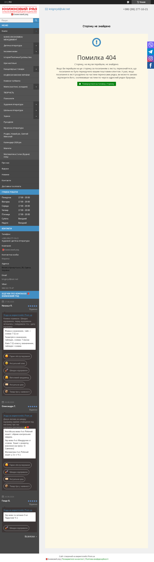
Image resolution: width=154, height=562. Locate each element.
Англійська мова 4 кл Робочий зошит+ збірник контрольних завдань (18, 434)
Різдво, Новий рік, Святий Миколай (16, 135)
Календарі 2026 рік (13, 142)
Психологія (9, 98)
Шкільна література (13, 110)
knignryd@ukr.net (10, 279)
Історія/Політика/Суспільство (18, 57)
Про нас (5, 162)
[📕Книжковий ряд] (19, 9)
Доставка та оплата (11, 186)
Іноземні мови (10, 51)
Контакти (6, 180)
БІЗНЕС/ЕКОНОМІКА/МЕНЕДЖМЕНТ (13, 38)
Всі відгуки (30, 536)
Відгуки (5, 168)
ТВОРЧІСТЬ (9, 92)
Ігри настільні (10, 63)
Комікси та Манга (12, 80)
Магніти (7, 148)
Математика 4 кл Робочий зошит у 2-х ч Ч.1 (16, 453)
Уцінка (7, 116)
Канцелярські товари (14, 69)
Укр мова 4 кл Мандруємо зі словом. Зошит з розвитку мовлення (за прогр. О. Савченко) (18, 444)
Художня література (13, 104)
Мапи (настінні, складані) (15, 86)
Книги (4, 31)
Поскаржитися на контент (73, 559)
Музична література (13, 127)
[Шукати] (36, 20)
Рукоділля (8, 122)
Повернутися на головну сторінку (98, 83)
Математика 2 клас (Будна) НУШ (16, 155)
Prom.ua (91, 556)
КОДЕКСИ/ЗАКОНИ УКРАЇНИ (17, 75)
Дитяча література (13, 45)
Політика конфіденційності (96, 559)
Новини (5, 174)
